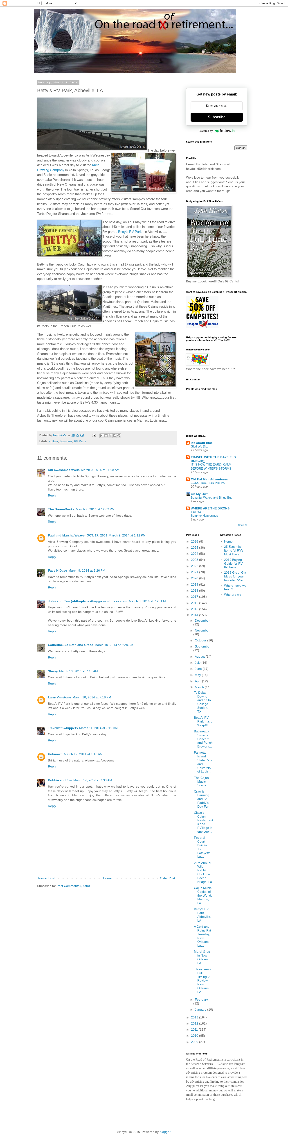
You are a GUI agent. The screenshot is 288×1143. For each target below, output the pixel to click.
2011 (195, 1029)
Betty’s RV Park (130, 232)
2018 (195, 590)
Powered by (206, 130)
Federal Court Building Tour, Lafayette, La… (203, 847)
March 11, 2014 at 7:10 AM (98, 728)
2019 (195, 584)
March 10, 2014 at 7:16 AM (78, 671)
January (201, 1009)
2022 (195, 566)
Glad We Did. (199, 446)
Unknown (55, 754)
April (198, 681)
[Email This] (101, 435)
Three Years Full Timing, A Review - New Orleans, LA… (203, 980)
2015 (195, 609)
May (198, 675)
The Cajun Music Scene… (201, 781)
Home (107, 878)
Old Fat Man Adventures (209, 479)
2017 (195, 596)
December (202, 620)
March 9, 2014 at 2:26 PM (86, 570)
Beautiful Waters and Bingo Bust (212, 497)
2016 (195, 603)
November (202, 630)
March (200, 687)
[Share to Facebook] (114, 435)
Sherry (53, 671)
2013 (195, 1017)
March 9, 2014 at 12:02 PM (95, 509)
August (200, 656)
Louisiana (66, 441)
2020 (195, 578)
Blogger (165, 1132)
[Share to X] (110, 435)
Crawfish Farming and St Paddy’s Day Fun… (203, 799)
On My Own (200, 494)
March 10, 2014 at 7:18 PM (91, 697)
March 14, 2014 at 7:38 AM (92, 780)
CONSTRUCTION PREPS (208, 483)
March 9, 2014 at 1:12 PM (127, 535)
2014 (195, 615)
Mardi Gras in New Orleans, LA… (202, 957)
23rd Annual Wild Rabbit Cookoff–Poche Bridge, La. (203, 872)
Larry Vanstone (59, 697)
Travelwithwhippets (63, 728)
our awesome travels (64, 470)
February (201, 999)
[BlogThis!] (106, 435)
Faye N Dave (57, 570)
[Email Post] (93, 435)
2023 (195, 559)
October (201, 640)
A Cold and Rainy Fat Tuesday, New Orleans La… (202, 936)
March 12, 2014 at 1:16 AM (83, 754)
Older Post (167, 878)
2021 (195, 572)
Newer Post (46, 878)
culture (53, 441)
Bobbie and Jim (60, 780)
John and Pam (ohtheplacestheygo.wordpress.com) (88, 601)
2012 (195, 1023)
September (203, 646)
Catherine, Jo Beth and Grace (70, 645)
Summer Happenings (204, 515)
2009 (195, 1042)
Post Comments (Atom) (73, 886)
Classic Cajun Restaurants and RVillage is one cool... (203, 822)
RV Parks (80, 441)
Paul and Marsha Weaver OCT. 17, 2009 (77, 535)
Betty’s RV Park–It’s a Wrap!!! (203, 721)
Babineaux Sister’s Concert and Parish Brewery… (203, 738)
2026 (195, 541)
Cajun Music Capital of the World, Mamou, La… (203, 895)
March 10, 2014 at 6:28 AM (113, 645)
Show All (242, 525)
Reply (52, 495)
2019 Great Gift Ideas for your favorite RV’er (235, 576)
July (198, 662)
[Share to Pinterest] (119, 435)
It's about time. (202, 443)
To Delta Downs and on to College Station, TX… (202, 702)
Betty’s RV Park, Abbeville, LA (202, 914)
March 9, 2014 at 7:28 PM (147, 601)
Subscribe (216, 117)
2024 (195, 553)
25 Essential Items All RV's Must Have (233, 550)
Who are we (232, 594)
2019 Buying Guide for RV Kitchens (233, 563)
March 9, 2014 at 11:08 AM (100, 470)
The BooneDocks (61, 509)
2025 (195, 547)
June (199, 668)
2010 (195, 1035)
